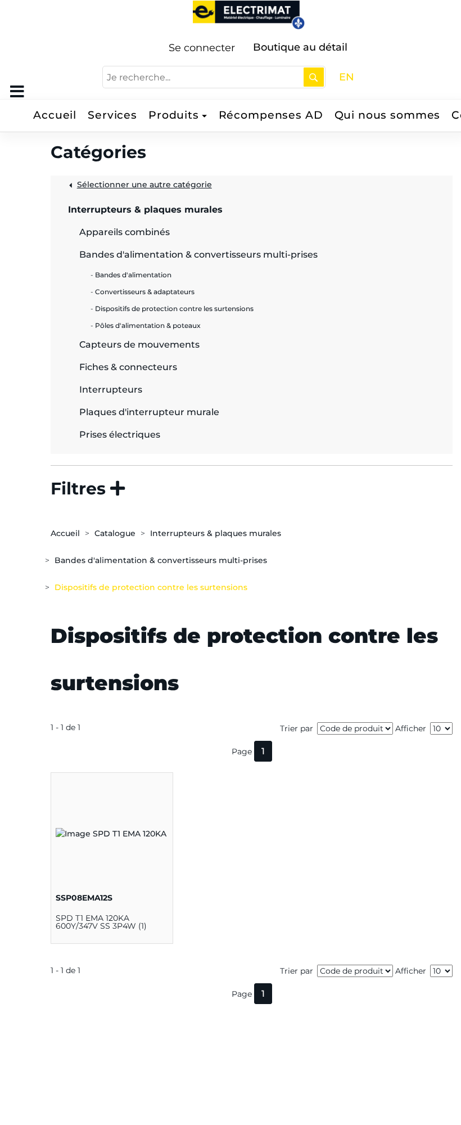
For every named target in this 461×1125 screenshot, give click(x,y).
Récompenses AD (271, 115)
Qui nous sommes (388, 115)
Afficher (410, 728)
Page (242, 751)
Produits (173, 115)
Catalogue (114, 533)
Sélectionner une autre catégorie (144, 184)
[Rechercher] (314, 77)
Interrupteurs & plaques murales (215, 533)
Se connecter (202, 48)
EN (346, 77)
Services (112, 115)
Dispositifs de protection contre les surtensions (151, 587)
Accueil (54, 115)
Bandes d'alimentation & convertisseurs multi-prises (161, 560)
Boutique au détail (300, 47)
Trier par (296, 728)
